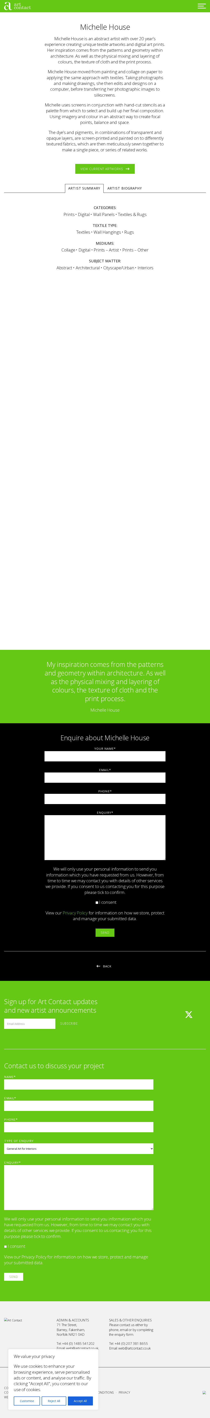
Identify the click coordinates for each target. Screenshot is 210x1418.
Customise (27, 1401)
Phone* (105, 791)
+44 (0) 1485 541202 (78, 1343)
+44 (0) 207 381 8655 (131, 1343)
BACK (107, 966)
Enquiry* (105, 812)
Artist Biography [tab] (124, 188)
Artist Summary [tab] (84, 188)
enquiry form (123, 1334)
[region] (53, 1379)
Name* (9, 1077)
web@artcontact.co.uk (82, 1348)
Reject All (54, 1401)
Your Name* (105, 748)
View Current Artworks (101, 169)
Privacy (124, 1392)
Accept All (80, 1401)
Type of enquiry (18, 1141)
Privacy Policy (75, 913)
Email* (105, 770)
